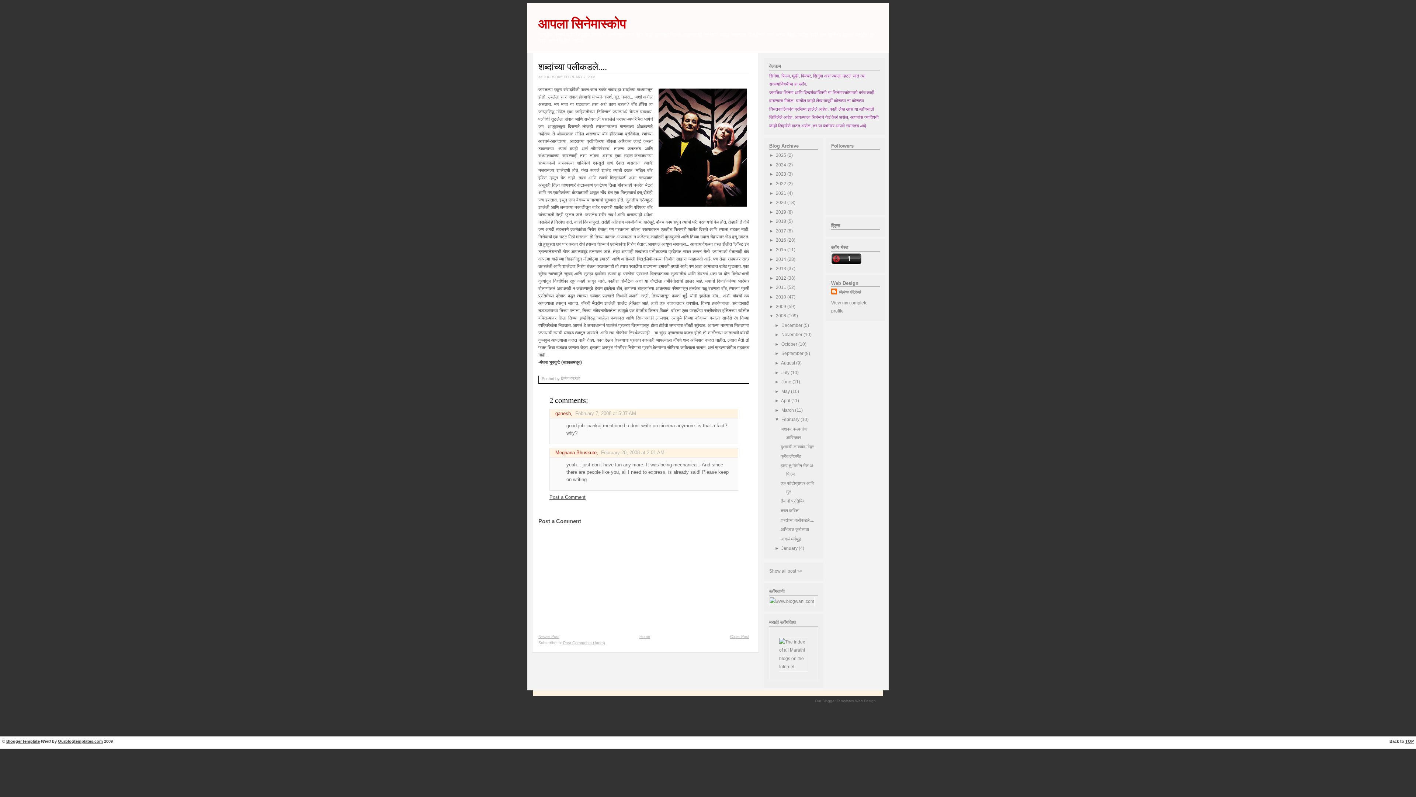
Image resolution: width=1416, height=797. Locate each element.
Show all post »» (785, 571)
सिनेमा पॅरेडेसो (850, 292)
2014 (781, 259)
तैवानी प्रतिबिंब (793, 501)
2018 (781, 221)
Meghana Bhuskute (576, 452)
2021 (781, 193)
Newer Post (548, 636)
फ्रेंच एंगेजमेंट (791, 456)
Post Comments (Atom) (584, 643)
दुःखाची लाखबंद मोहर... (799, 446)
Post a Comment (567, 497)
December (792, 325)
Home (644, 636)
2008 (781, 315)
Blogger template (23, 741)
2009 (781, 306)
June (786, 381)
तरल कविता (790, 510)
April (786, 400)
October (789, 344)
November (792, 334)
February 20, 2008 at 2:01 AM (632, 452)
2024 (781, 165)
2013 (781, 268)
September (793, 353)
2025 (781, 155)
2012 (781, 278)
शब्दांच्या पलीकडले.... (572, 67)
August (788, 363)
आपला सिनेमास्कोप (582, 23)
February (791, 419)
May (786, 391)
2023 (781, 174)
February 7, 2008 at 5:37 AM (605, 413)
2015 (781, 249)
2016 (781, 240)
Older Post (739, 636)
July (786, 372)
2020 (781, 202)
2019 (781, 212)
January (790, 548)
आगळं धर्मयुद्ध (791, 539)
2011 (781, 287)
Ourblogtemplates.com (80, 741)
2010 (781, 297)
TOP (1409, 741)
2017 (781, 231)
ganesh (563, 413)
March (788, 410)
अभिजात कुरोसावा (795, 529)
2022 (781, 183)
